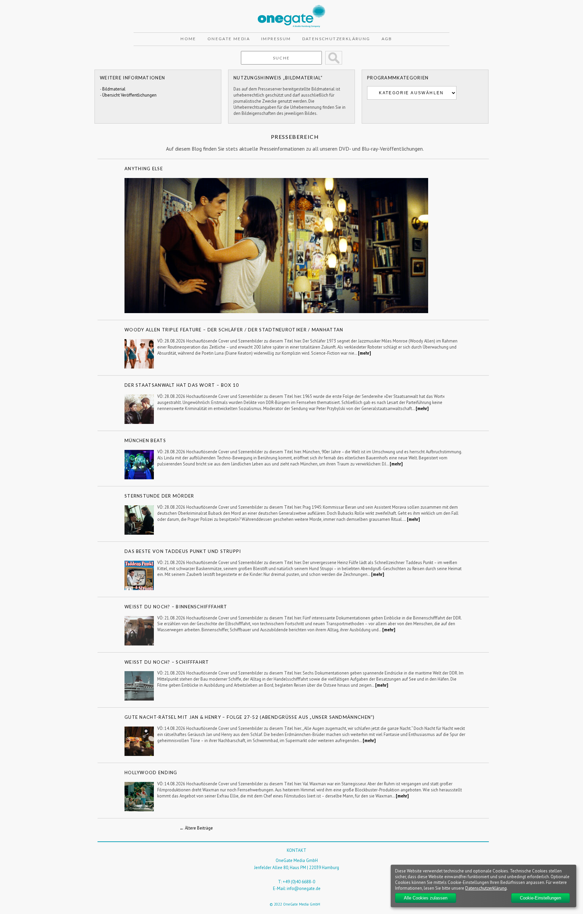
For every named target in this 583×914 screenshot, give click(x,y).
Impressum (276, 38)
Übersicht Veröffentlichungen (129, 95)
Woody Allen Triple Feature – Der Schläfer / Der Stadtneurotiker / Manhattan (233, 329)
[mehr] (364, 353)
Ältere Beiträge (196, 828)
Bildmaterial (114, 89)
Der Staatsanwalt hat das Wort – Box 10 (181, 385)
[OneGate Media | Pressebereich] (291, 8)
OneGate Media (228, 38)
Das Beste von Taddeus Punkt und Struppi (182, 551)
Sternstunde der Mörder (159, 496)
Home (188, 38)
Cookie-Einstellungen (540, 897)
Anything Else (143, 168)
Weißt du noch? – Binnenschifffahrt (175, 606)
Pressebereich (295, 136)
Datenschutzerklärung (336, 38)
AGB (387, 38)
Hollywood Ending (150, 772)
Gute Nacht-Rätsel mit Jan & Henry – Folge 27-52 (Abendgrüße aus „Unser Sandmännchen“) (249, 717)
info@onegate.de (304, 888)
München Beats (145, 440)
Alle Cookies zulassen (425, 897)
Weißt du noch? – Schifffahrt (166, 662)
